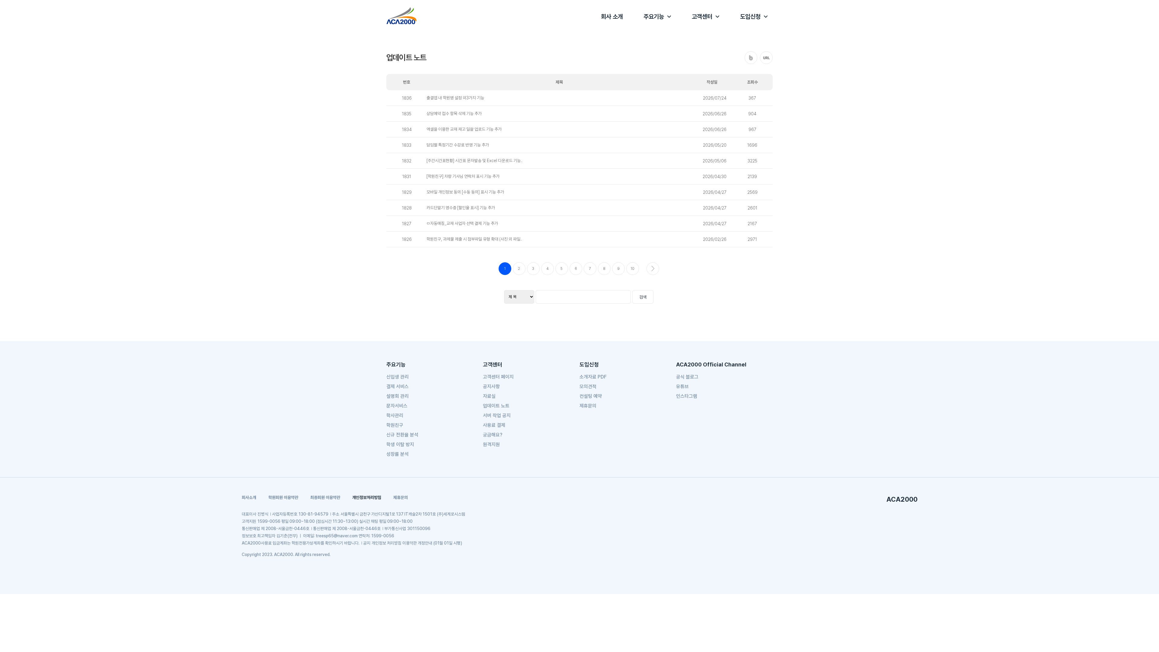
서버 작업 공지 (497, 415)
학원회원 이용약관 (283, 497)
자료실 (489, 396)
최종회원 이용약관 (325, 497)
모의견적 (588, 386)
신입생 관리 (397, 377)
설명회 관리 (397, 396)
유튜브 (682, 386)
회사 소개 (612, 16)
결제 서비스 (397, 386)
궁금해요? (492, 435)
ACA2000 (902, 499)
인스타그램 (686, 396)
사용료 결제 (494, 425)
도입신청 (750, 16)
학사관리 (394, 415)
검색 (643, 297)
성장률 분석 (397, 454)
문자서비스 (396, 406)
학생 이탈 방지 (400, 444)
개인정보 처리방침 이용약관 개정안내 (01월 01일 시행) (417, 543)
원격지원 (491, 444)
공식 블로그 (687, 377)
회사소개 (249, 497)
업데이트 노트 (496, 406)
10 (632, 269)
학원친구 (394, 425)
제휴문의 (588, 406)
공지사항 (491, 386)
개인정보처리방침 (366, 497)
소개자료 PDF (593, 377)
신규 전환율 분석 (402, 435)
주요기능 (653, 16)
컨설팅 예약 (591, 396)
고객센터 (702, 16)
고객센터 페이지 (498, 377)
